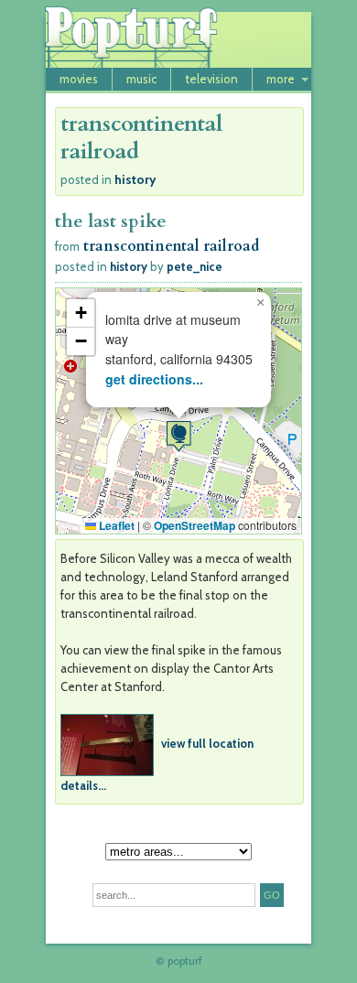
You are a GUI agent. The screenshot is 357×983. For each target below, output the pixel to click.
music (141, 78)
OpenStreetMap (194, 525)
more (280, 78)
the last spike (111, 221)
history (135, 179)
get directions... (154, 379)
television (211, 78)
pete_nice (194, 266)
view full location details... (157, 764)
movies (79, 78)
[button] (178, 436)
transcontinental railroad (171, 246)
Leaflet (115, 525)
